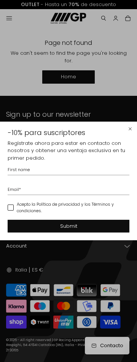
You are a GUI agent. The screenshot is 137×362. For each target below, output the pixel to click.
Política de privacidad (58, 204)
